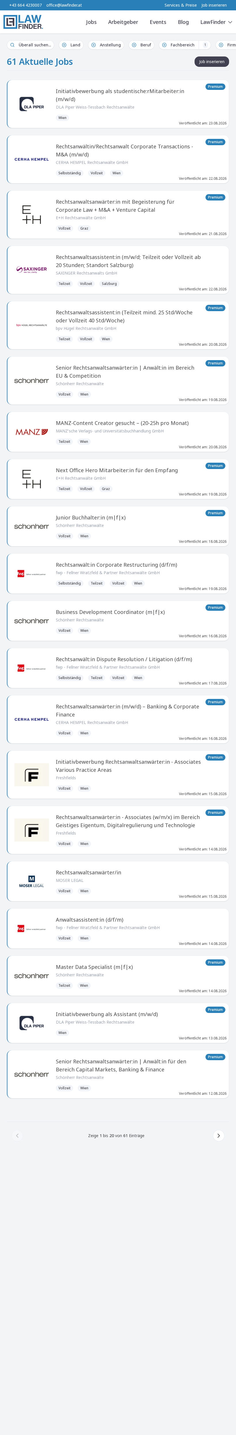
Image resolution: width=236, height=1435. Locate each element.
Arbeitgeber (123, 21)
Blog (183, 21)
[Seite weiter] (218, 1135)
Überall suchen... (35, 45)
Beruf (145, 45)
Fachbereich (188, 45)
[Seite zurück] (17, 1135)
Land (75, 45)
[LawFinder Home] (23, 22)
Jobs (91, 21)
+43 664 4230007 (25, 5)
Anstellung (110, 45)
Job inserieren (214, 5)
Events (158, 21)
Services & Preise (181, 5)
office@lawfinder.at (64, 5)
